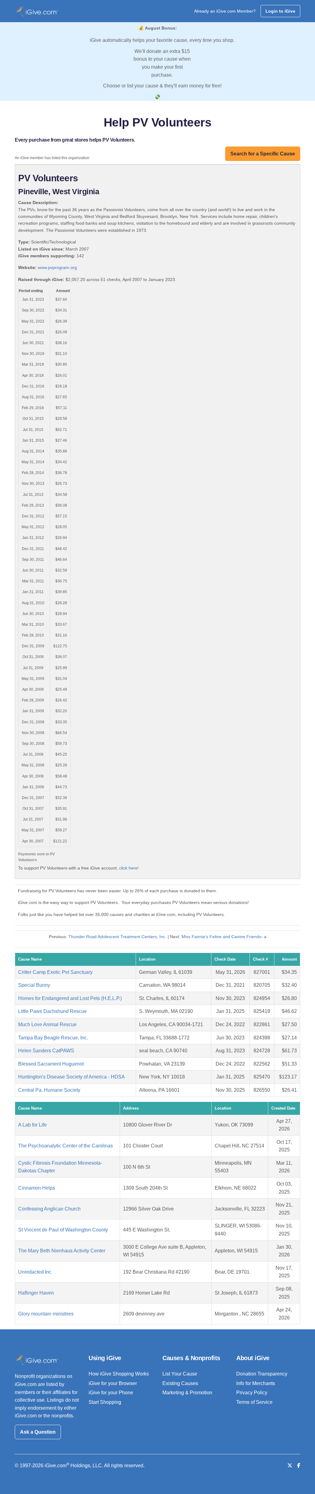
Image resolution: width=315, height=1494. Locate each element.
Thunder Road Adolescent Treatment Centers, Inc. (117, 936)
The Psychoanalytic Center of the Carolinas (65, 1145)
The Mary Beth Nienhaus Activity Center (61, 1250)
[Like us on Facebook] (298, 1465)
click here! (129, 867)
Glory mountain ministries (46, 1313)
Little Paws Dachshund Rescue (52, 1011)
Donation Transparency (261, 1373)
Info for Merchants (255, 1383)
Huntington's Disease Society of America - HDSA (71, 1076)
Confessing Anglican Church (49, 1208)
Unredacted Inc (34, 1272)
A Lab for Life (32, 1124)
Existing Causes (180, 1383)
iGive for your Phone (111, 1392)
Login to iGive (280, 11)
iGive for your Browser (113, 1383)
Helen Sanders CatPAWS (46, 1050)
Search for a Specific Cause (262, 153)
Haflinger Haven (36, 1292)
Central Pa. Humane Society (49, 1090)
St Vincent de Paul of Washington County (63, 1229)
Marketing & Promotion (187, 1392)
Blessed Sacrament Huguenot (51, 1063)
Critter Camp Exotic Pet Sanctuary (55, 972)
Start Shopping (105, 1402)
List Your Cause (179, 1373)
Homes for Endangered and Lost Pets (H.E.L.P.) (70, 998)
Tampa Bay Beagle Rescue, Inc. (53, 1037)
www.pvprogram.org (57, 267)
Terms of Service (254, 1402)
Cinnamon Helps (36, 1188)
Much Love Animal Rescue (47, 1024)
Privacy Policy (251, 1392)
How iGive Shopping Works (119, 1373)
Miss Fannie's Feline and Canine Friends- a (223, 936)
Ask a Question (38, 1432)
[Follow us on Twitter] (289, 1465)
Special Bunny (34, 985)
